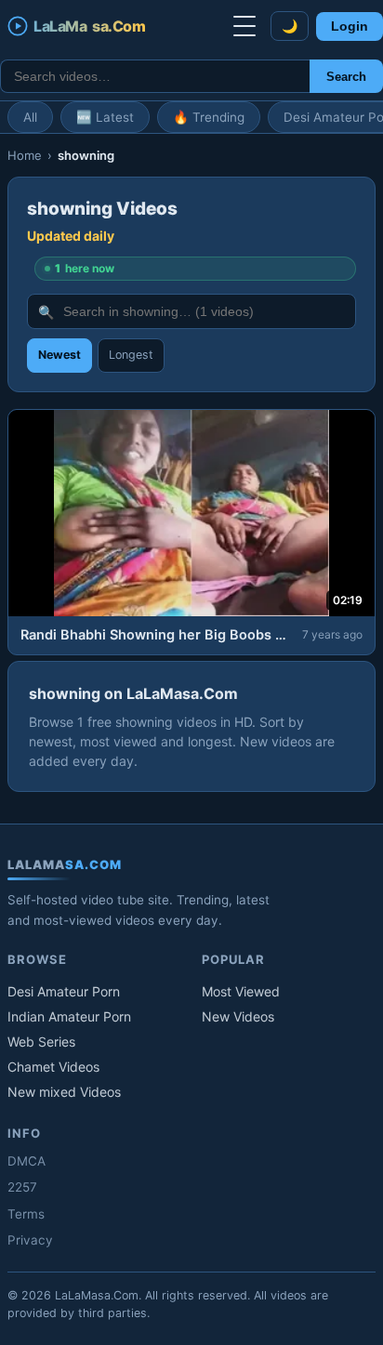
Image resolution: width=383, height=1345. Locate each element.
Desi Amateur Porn (63, 991)
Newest (59, 355)
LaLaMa (89, 26)
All (30, 117)
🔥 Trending (208, 117)
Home (24, 155)
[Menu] (244, 26)
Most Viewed (241, 991)
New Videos (238, 1016)
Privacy (30, 1240)
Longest (131, 355)
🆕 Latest (105, 117)
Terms (26, 1214)
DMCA (26, 1161)
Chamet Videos (53, 1067)
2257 (22, 1187)
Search (346, 77)
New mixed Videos (64, 1092)
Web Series (41, 1041)
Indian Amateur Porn (69, 1016)
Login (349, 26)
